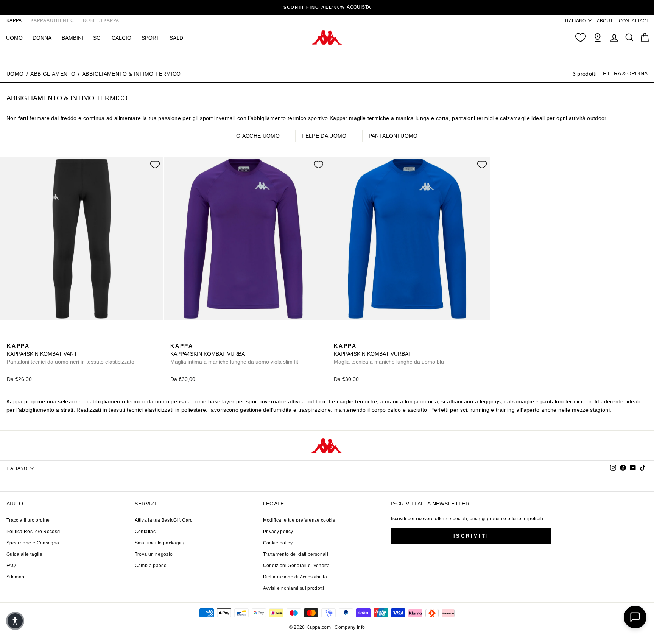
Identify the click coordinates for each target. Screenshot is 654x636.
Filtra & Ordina (625, 73)
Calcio (121, 38)
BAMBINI (72, 38)
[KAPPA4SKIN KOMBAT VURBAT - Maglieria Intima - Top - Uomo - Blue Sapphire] (187, 337)
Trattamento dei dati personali (296, 554)
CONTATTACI (633, 20)
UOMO (14, 38)
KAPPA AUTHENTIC (52, 20)
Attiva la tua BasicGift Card (164, 520)
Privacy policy (278, 531)
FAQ (11, 565)
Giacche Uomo (258, 136)
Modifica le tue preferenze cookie (299, 520)
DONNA (42, 38)
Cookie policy (278, 543)
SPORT (151, 38)
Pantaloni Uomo (393, 136)
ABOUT (605, 20)
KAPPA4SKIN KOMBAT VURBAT (234, 354)
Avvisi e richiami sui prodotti (293, 588)
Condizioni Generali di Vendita (296, 565)
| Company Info (348, 627)
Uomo (14, 74)
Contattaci (146, 531)
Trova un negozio (154, 554)
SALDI (177, 38)
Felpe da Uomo (324, 136)
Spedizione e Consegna (32, 543)
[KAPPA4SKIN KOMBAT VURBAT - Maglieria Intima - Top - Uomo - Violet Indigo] (175, 337)
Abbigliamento (52, 74)
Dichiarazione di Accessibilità (295, 577)
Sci (97, 38)
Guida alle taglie (24, 554)
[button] (15, 621)
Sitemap (15, 577)
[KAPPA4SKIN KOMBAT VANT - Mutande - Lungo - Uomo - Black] (12, 337)
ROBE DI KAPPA (101, 20)
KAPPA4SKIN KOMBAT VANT (70, 354)
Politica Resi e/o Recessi (33, 531)
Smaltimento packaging (160, 543)
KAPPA (14, 20)
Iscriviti (471, 536)
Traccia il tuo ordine (28, 520)
